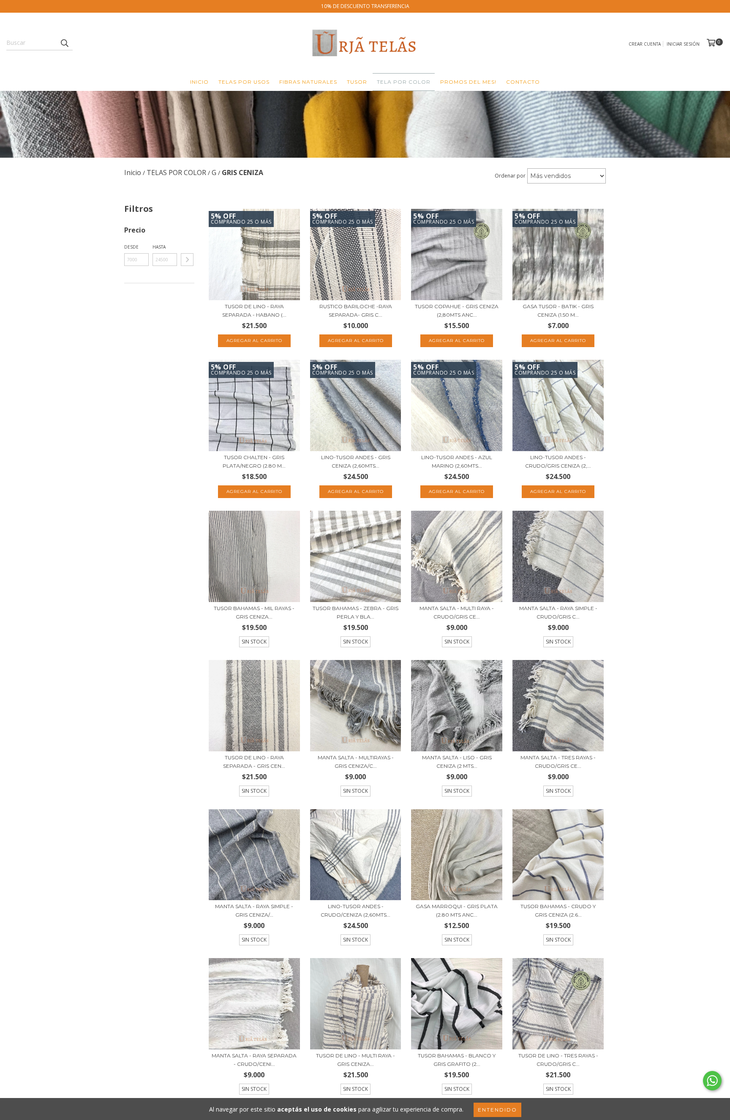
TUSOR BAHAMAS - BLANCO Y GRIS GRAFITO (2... (457, 1059)
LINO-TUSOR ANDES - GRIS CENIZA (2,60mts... (355, 461)
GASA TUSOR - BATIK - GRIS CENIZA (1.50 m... (558, 310)
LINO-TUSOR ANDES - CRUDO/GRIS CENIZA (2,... (558, 461)
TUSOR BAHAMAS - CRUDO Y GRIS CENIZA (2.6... (558, 910)
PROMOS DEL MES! (468, 82)
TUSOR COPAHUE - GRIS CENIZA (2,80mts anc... (456, 310)
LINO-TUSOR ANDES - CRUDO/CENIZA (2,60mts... (355, 910)
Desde (131, 247)
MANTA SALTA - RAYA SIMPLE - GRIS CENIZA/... (254, 910)
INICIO (199, 82)
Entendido (497, 1109)
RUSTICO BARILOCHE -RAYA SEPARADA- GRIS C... (355, 310)
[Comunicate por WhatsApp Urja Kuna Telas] (712, 1080)
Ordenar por (510, 175)
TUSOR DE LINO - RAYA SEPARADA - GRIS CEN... (254, 761)
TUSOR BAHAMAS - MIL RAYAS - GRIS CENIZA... (254, 612)
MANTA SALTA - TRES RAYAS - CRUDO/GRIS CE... (558, 761)
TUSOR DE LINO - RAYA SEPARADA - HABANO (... (254, 310)
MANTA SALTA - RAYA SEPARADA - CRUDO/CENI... (254, 1059)
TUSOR (357, 82)
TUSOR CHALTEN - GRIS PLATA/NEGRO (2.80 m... (254, 461)
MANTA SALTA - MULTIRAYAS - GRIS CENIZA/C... (356, 761)
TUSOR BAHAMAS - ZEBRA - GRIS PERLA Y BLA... (355, 612)
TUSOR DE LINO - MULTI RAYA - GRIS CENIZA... (355, 1059)
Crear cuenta (645, 44)
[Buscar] (64, 42)
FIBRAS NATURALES (308, 82)
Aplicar (187, 259)
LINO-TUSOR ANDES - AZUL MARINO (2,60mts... (456, 461)
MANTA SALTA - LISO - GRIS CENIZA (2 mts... (457, 761)
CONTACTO (523, 82)
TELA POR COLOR (403, 82)
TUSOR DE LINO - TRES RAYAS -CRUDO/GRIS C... (558, 1059)
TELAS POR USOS (244, 82)
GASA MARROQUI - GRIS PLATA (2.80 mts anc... (457, 910)
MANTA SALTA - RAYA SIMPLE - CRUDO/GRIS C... (558, 612)
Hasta (159, 247)
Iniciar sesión (683, 44)
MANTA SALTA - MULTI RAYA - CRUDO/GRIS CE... (456, 612)
